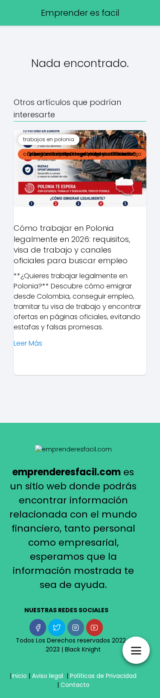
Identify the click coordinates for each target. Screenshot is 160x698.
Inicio (19, 676)
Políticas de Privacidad (103, 676)
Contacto (75, 685)
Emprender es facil (80, 13)
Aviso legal (47, 676)
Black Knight (83, 649)
